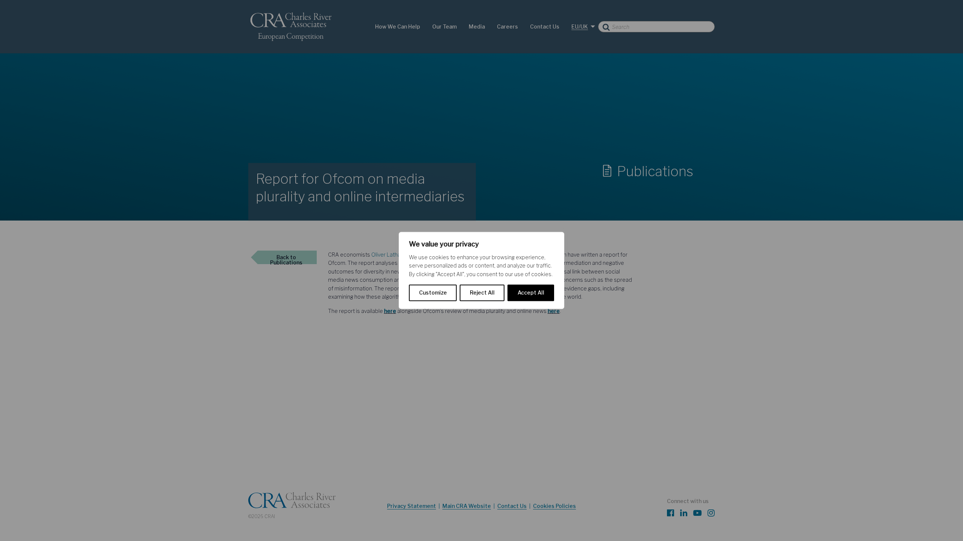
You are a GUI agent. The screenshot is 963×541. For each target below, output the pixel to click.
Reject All (482, 293)
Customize (433, 293)
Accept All (531, 293)
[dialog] (481, 270)
